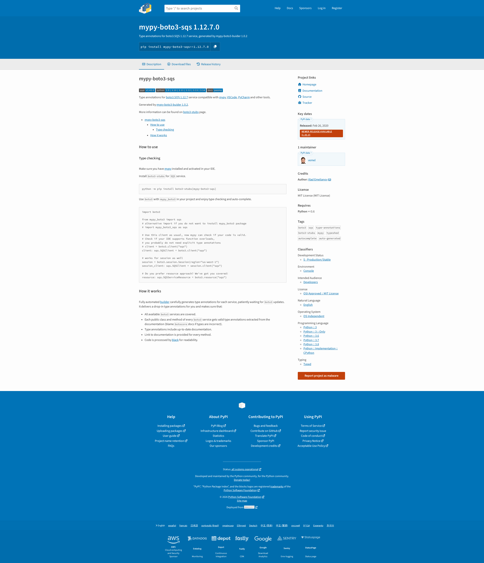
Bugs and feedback (266, 426)
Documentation (312, 91)
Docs (290, 8)
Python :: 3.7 (311, 340)
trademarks (276, 487)
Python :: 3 (310, 327)
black (175, 340)
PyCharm (244, 97)
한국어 (330, 525)
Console (308, 271)
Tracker (307, 103)
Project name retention (169, 441)
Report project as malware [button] (321, 376)
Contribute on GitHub (264, 431)
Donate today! (242, 480)
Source (307, 97)
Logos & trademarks (218, 441)
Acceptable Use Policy (311, 446)
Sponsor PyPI (265, 441)
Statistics (218, 436)
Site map (242, 501)
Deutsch (253, 525)
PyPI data (305, 119)
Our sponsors (218, 446)
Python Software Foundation (240, 490)
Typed (307, 364)
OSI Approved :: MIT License (321, 293)
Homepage (309, 84)
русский (295, 525)
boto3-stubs (191, 112)
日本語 (194, 525)
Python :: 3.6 (311, 336)
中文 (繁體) (282, 525)
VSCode (232, 97)
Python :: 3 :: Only (314, 332)
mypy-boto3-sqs (155, 120)
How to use (157, 125)
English (308, 305)
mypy (222, 97)
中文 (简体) (267, 525)
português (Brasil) (210, 525)
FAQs (171, 446)
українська (227, 525)
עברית (306, 525)
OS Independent (313, 316)
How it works (158, 135)
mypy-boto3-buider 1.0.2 (172, 105)
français (183, 525)
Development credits (264, 446)
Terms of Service (311, 426)
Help (278, 8)
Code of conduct (311, 436)
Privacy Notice (311, 441)
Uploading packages (169, 431)
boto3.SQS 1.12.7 (177, 97)
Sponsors (305, 8)
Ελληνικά (241, 525)
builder (164, 302)
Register (337, 8)
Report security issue (313, 431)
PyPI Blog (217, 426)
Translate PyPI (264, 436)
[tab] (151, 64)
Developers (310, 282)
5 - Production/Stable (317, 260)
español (172, 525)
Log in (322, 8)
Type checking (165, 130)
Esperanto (318, 525)
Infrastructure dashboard (217, 431)
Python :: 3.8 (311, 344)
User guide (169, 436)
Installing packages (169, 426)
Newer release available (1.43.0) (317, 133)
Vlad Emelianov (317, 179)
